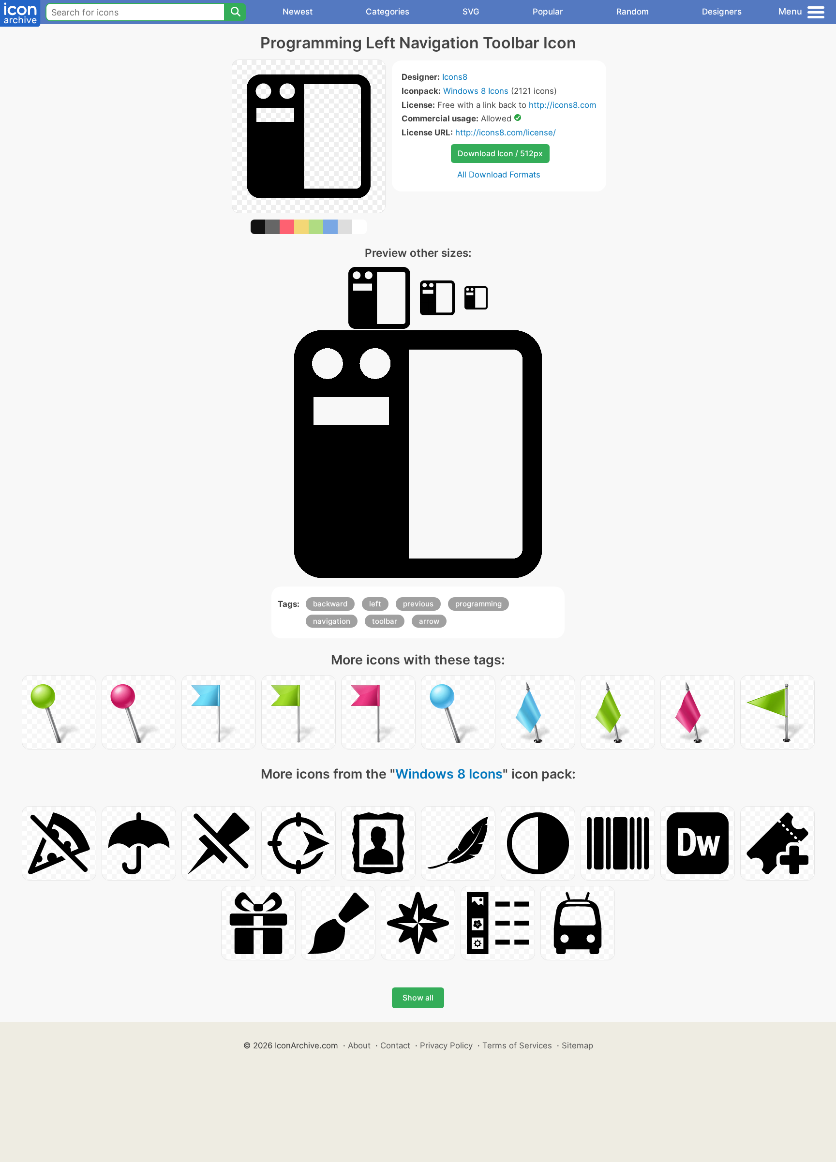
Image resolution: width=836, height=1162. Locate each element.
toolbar (384, 621)
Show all (418, 997)
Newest (298, 11)
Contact (395, 1045)
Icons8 (454, 77)
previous (418, 603)
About (359, 1045)
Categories (387, 11)
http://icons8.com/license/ (505, 132)
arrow (429, 621)
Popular (548, 11)
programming (478, 603)
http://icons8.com (563, 105)
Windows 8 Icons (475, 91)
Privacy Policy (446, 1045)
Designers (722, 11)
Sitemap (577, 1045)
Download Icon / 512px (500, 153)
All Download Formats (498, 174)
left (375, 603)
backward (330, 603)
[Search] (235, 12)
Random (632, 11)
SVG (471, 11)
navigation (331, 621)
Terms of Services (517, 1045)
